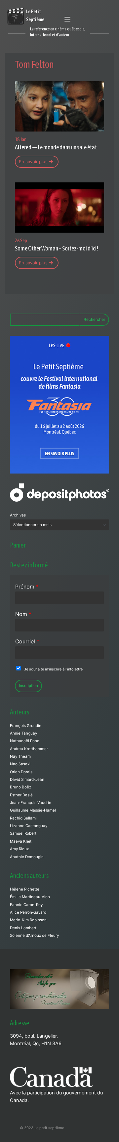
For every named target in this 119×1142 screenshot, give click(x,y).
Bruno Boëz (20, 787)
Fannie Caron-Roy (26, 904)
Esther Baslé (21, 795)
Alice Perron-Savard (28, 912)
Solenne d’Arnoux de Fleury (34, 935)
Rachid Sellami (23, 818)
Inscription (28, 685)
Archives (18, 515)
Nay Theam (20, 756)
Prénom (27, 586)
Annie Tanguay (23, 733)
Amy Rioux (19, 849)
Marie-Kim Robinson (28, 920)
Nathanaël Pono (24, 741)
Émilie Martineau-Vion (30, 897)
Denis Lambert (23, 928)
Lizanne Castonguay (28, 825)
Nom (23, 614)
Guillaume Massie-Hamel (33, 810)
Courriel (27, 641)
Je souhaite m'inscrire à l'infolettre (53, 669)
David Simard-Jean (27, 779)
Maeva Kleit (20, 841)
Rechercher (94, 319)
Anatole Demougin (27, 857)
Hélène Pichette (24, 889)
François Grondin (25, 725)
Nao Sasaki (20, 764)
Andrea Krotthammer (29, 748)
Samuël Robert (23, 833)
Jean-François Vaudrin (30, 802)
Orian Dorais (21, 772)
